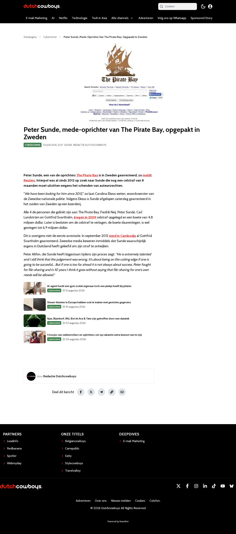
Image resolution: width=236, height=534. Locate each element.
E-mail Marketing (36, 18)
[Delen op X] (91, 392)
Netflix (63, 18)
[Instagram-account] (196, 486)
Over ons (101, 500)
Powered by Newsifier (118, 521)
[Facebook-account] (187, 486)
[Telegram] (101, 392)
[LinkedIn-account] (205, 486)
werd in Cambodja (122, 236)
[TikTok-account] (214, 486)
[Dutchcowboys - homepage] (42, 6)
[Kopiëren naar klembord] (111, 392)
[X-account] (178, 486)
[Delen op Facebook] (80, 392)
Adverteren (145, 18)
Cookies (140, 500)
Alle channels (120, 18)
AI (53, 18)
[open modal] (210, 6)
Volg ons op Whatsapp (172, 18)
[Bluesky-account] (231, 486)
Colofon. (155, 500)
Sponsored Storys (202, 18)
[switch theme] (203, 6)
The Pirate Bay (87, 175)
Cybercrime (32, 145)
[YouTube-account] (223, 486)
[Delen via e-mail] (122, 392)
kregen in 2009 (85, 217)
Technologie (79, 18)
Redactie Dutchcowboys (89, 145)
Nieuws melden (121, 500)
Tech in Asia (99, 18)
